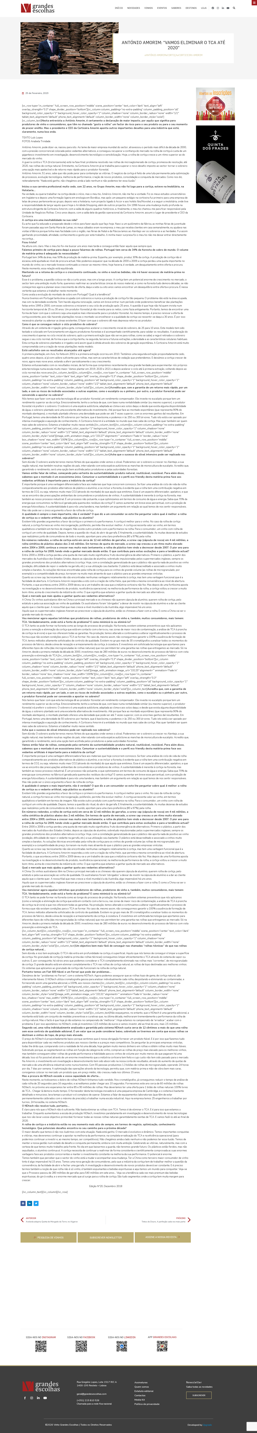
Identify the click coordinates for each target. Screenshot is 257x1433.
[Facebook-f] (212, 8)
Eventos (162, 8)
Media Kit (139, 1399)
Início (119, 8)
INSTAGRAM (49, 1337)
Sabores (176, 8)
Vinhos (148, 8)
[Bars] (254, 2)
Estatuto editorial (143, 1391)
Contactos (139, 1395)
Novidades (133, 8)
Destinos (191, 8)
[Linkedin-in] (223, 8)
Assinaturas (141, 1382)
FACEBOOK (89, 1337)
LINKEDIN (129, 1337)
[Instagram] (218, 8)
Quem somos (141, 1386)
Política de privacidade (146, 1404)
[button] (234, 8)
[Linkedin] (38, 1398)
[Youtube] (228, 8)
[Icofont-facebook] (25, 1398)
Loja (204, 8)
